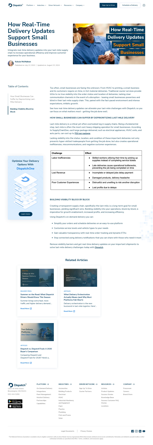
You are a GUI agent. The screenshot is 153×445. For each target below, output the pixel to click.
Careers (126, 391)
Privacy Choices (86, 431)
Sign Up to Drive (108, 5)
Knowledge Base (107, 397)
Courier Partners (85, 391)
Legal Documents (67, 431)
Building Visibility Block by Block (22, 110)
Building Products (65, 391)
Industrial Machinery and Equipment (66, 401)
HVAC (61, 397)
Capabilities (41, 403)
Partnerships (41, 400)
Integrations (41, 391)
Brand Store (127, 394)
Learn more (25, 214)
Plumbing (62, 412)
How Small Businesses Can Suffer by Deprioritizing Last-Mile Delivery (22, 99)
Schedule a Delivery (130, 5)
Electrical (62, 394)
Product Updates (107, 391)
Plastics (62, 409)
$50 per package (82, 133)
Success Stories (107, 394)
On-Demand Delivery (44, 388)
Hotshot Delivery (43, 397)
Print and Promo (65, 415)
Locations (104, 406)
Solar (61, 418)
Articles (104, 388)
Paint (61, 406)
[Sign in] (144, 5)
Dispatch (99, 247)
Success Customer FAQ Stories (110, 401)
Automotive (63, 388)
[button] (29, 5)
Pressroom (127, 388)
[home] (15, 5)
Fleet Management (44, 394)
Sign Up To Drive (85, 388)
